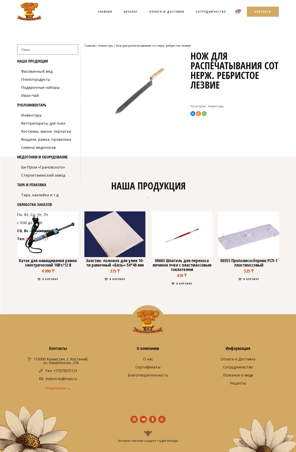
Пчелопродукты (35, 79)
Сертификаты (148, 367)
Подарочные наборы (40, 87)
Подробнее (56, 388)
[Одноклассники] (198, 113)
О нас (148, 359)
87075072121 (37, 238)
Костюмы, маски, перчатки (46, 131)
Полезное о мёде (238, 375)
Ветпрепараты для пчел (43, 123)
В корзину (50, 279)
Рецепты (238, 383)
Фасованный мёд (37, 71)
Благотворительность (148, 375)
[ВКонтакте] (192, 113)
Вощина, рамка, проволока (46, 139)
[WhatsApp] (204, 113)
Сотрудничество (238, 367)
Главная (89, 46)
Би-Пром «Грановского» (43, 167)
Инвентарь (105, 46)
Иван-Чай (30, 95)
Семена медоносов (38, 147)
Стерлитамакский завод (43, 175)
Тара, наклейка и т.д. (40, 194)
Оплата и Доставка (237, 359)
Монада (172, 441)
